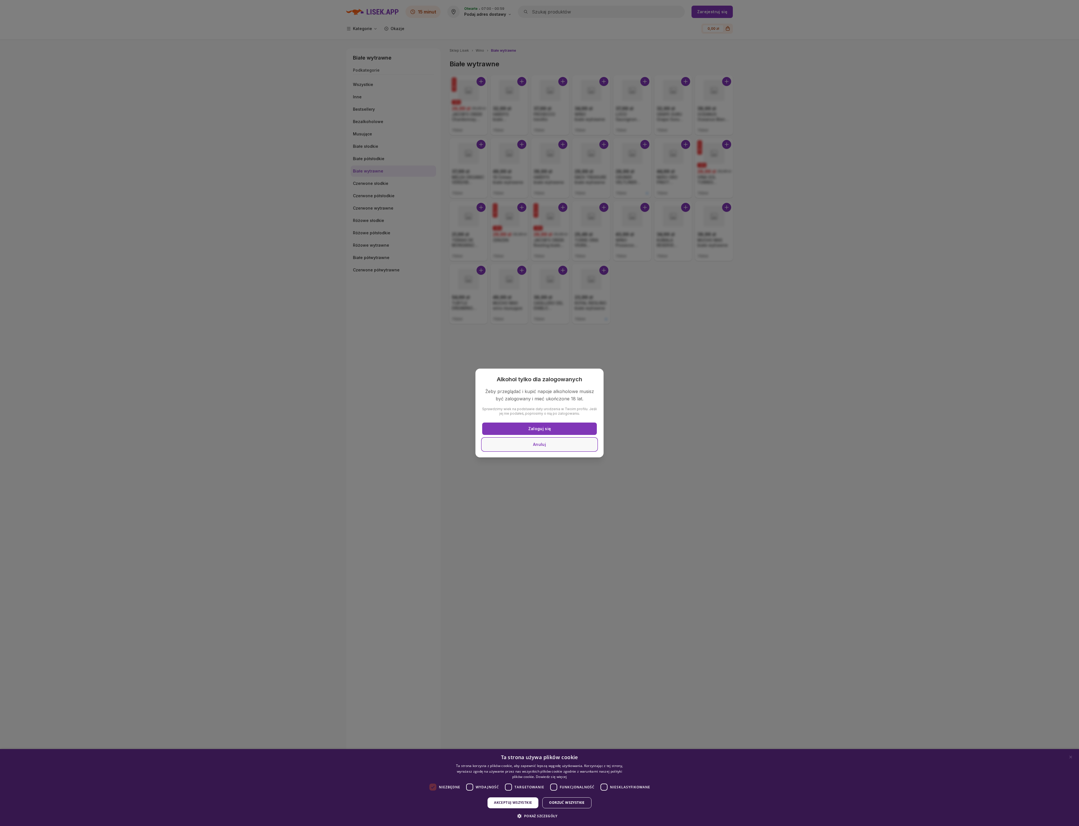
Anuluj (539, 444)
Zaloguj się (539, 428)
